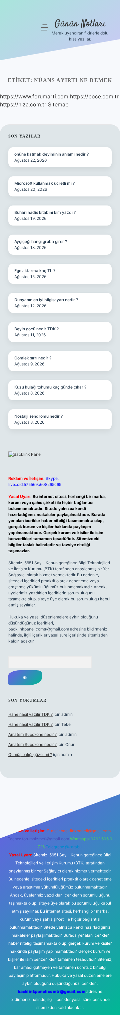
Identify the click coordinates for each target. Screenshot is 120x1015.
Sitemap (58, 104)
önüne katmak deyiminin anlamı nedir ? (51, 154)
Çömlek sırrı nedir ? (32, 357)
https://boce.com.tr (94, 96)
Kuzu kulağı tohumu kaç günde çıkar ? (50, 387)
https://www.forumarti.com (34, 96)
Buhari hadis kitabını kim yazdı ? (45, 212)
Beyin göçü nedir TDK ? (36, 328)
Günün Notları (80, 24)
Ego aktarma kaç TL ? (34, 270)
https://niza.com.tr (23, 104)
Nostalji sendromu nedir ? (38, 416)
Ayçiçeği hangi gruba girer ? (40, 241)
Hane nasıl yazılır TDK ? (30, 714)
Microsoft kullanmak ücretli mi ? (44, 183)
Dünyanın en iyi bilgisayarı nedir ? (46, 299)
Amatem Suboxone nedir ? (32, 734)
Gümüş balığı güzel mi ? (30, 754)
